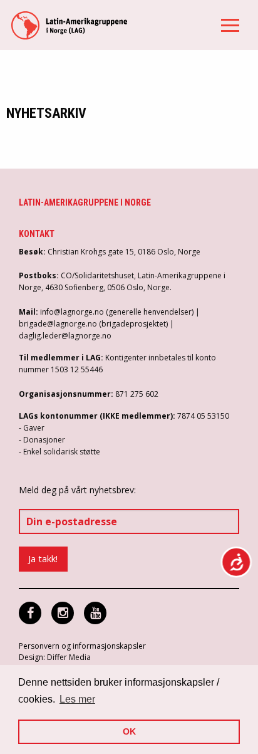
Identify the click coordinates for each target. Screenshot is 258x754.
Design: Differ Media (55, 657)
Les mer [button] (77, 699)
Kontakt (36, 234)
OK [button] (129, 731)
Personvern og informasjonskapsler (82, 646)
